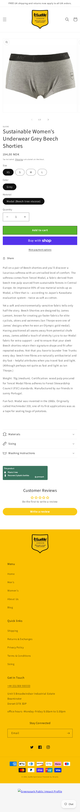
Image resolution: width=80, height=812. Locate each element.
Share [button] (10, 258)
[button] (5, 19)
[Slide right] (48, 120)
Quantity (7, 209)
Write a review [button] (40, 511)
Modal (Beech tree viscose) (24, 201)
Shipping (19, 159)
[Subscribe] (68, 733)
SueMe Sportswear (35, 777)
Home (11, 574)
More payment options (40, 249)
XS (8, 172)
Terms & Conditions (19, 655)
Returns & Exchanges (19, 639)
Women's (12, 590)
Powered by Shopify (50, 777)
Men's (10, 582)
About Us (13, 599)
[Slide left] (32, 120)
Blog (10, 607)
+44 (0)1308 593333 (18, 686)
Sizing (11, 664)
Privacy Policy (15, 647)
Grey (9, 187)
